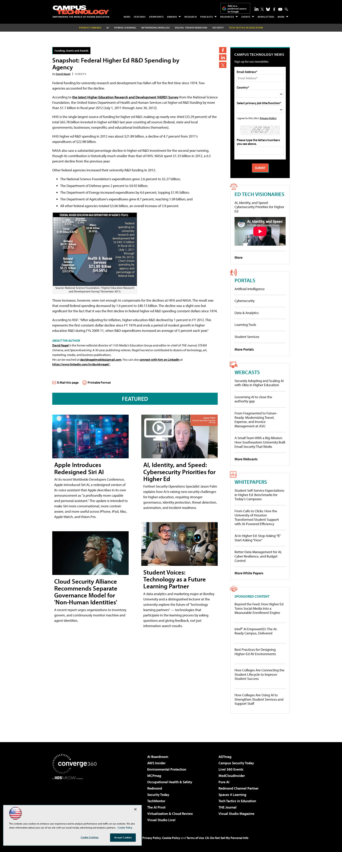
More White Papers (249, 573)
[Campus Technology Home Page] (81, 11)
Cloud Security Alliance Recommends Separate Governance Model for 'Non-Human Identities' (85, 591)
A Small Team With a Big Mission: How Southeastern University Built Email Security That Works (260, 442)
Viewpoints (156, 16)
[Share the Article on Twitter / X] (222, 64)
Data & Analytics (247, 312)
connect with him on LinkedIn (160, 359)
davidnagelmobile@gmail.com (101, 359)
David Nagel (63, 74)
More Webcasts (246, 459)
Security (218, 27)
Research (190, 16)
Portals (245, 280)
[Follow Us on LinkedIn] (256, 9)
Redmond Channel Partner (238, 788)
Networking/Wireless (155, 27)
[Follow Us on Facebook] (274, 9)
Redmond (154, 788)
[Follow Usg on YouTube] (280, 9)
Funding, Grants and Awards (71, 50)
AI (107, 27)
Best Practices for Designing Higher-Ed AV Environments (255, 651)
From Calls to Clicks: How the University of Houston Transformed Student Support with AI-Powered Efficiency (257, 517)
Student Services (247, 336)
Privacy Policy (268, 118)
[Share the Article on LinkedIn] (222, 57)
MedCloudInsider (231, 775)
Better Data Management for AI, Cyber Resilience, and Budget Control (258, 556)
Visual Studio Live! (161, 820)
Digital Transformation (191, 27)
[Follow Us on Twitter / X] (262, 9)
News (127, 16)
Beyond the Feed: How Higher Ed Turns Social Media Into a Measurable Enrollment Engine (259, 608)
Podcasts (206, 16)
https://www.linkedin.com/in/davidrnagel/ (81, 364)
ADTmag (224, 756)
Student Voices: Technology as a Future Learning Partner (174, 579)
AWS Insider (156, 763)
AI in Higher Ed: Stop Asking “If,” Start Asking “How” (257, 537)
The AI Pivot (156, 807)
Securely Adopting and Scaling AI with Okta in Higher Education (259, 382)
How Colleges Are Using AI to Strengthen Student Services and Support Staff (259, 699)
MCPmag (154, 775)
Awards (172, 16)
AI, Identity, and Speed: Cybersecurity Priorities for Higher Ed (179, 471)
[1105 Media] (76, 800)
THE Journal (227, 807)
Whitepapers (251, 481)
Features (140, 16)
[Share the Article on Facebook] (222, 50)
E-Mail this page (68, 382)
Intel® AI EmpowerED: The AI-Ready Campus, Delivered (256, 631)
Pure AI (223, 782)
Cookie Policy (171, 838)
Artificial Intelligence (250, 289)
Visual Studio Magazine (236, 813)
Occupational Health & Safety (169, 782)
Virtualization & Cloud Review (170, 813)
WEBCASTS (247, 372)
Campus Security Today (236, 763)
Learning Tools (245, 324)
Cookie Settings (90, 837)
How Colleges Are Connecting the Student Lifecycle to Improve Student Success (259, 674)
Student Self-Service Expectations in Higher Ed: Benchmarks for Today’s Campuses (259, 494)
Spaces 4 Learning (232, 794)
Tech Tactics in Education (237, 801)
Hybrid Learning (125, 27)
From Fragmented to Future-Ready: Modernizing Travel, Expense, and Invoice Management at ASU (256, 419)
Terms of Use (195, 838)
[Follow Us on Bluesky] (268, 9)
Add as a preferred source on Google (237, 8)
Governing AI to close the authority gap (253, 399)
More (281, 16)
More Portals (244, 349)
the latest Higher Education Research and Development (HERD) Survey (125, 97)
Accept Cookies (123, 837)
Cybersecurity (245, 300)
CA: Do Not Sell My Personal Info (226, 838)
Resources (227, 16)
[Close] (135, 809)
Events (245, 16)
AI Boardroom (157, 756)
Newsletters (266, 16)
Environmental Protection (166, 769)
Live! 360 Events (230, 769)
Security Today (158, 794)
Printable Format (99, 382)
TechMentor (156, 801)
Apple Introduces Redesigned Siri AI (79, 468)
